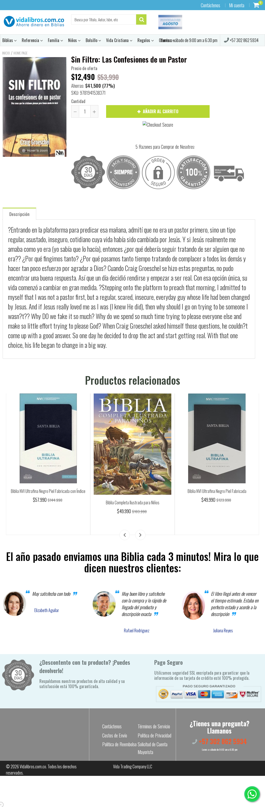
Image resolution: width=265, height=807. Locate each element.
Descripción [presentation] (19, 214)
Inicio (6, 53)
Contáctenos (210, 5)
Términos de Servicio (154, 726)
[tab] (19, 213)
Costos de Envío (114, 735)
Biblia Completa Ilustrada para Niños (132, 502)
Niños (73, 40)
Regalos (144, 40)
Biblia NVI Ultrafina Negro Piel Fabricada (217, 491)
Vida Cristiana (118, 40)
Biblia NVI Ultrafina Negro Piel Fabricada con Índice (48, 491)
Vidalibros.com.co (33, 766)
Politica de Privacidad (154, 735)
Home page (20, 53)
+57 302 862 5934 (244, 40)
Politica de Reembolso (119, 744)
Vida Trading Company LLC (132, 766)
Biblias (8, 40)
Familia (54, 40)
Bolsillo (92, 40)
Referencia (31, 40)
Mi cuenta (236, 5)
